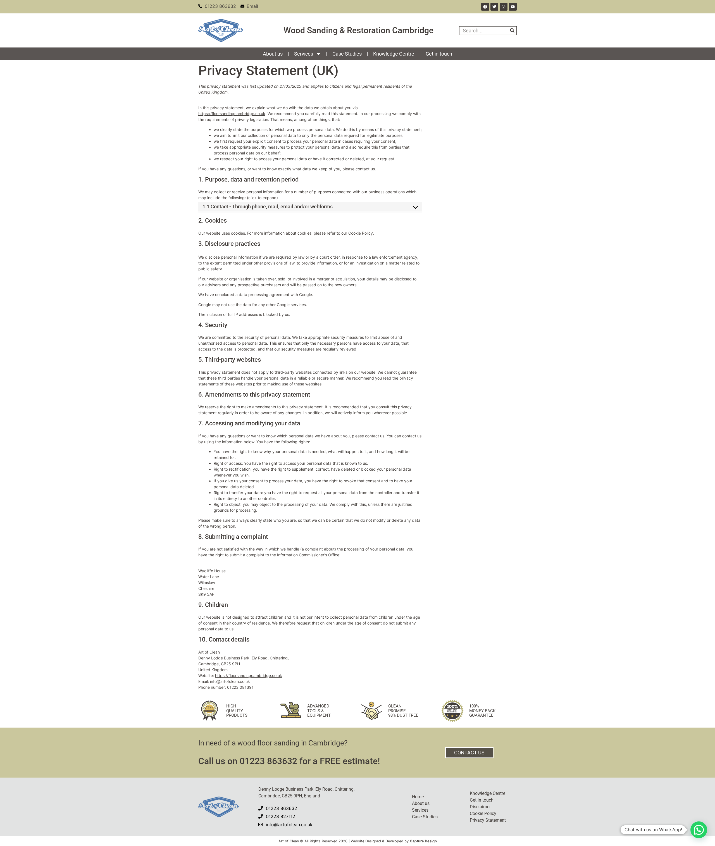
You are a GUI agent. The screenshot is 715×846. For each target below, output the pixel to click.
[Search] (512, 31)
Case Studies (347, 54)
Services (303, 54)
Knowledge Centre (393, 54)
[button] (698, 829)
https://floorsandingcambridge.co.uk (231, 113)
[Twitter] (494, 7)
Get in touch (439, 54)
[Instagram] (503, 7)
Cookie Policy (360, 233)
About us (273, 54)
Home (418, 796)
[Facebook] (485, 7)
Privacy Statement (488, 820)
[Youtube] (513, 7)
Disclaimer (480, 806)
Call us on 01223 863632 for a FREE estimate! (289, 761)
